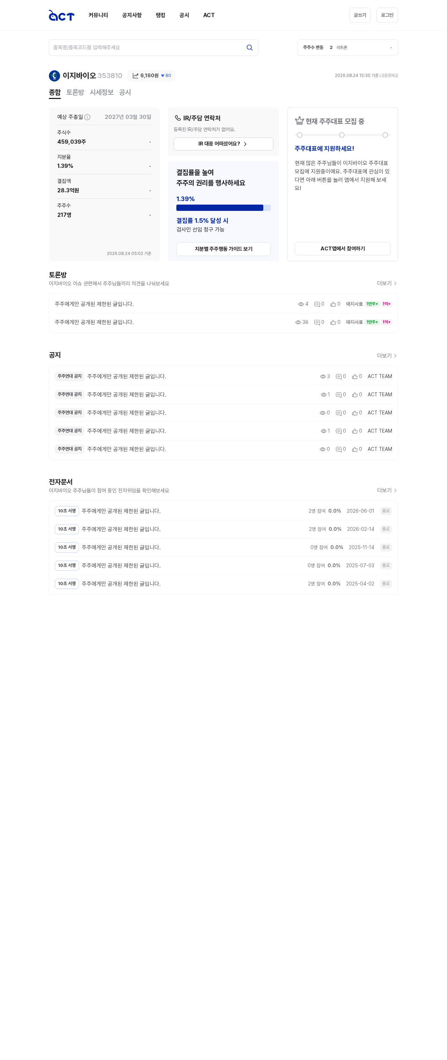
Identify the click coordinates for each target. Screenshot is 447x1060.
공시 (184, 15)
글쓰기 (360, 15)
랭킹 (161, 15)
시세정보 (101, 92)
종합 (55, 92)
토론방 (75, 92)
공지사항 (132, 15)
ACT (209, 15)
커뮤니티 (98, 15)
